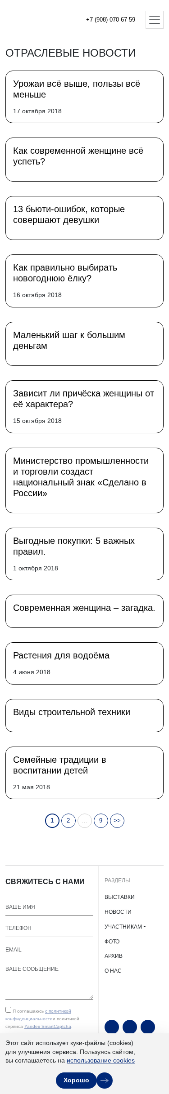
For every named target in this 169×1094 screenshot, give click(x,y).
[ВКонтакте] (148, 1027)
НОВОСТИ (118, 912)
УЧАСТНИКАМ (123, 927)
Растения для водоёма (61, 655)
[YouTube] (112, 1027)
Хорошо (76, 1080)
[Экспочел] (36, 20)
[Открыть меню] (155, 20)
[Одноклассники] (130, 1027)
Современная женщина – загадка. (84, 608)
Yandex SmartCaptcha (47, 1026)
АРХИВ (114, 956)
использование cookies (101, 1060)
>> (117, 820)
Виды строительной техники (71, 712)
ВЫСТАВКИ (120, 897)
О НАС (113, 971)
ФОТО (112, 941)
